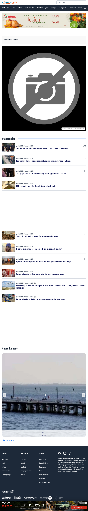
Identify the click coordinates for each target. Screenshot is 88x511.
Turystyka (53, 8)
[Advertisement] (44, 211)
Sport (13, 8)
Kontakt (22, 463)
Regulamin (23, 467)
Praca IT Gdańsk (43, 475)
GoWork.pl (42, 478)
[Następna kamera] (83, 395)
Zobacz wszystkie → (8, 440)
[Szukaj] (84, 3)
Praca (40, 471)
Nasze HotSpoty (43, 463)
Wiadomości (5, 8)
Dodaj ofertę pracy (44, 482)
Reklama (22, 475)
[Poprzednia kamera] (4, 395)
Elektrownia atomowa (75, 8)
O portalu (23, 459)
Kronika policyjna (42, 8)
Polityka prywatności (26, 471)
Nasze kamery (43, 467)
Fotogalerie (62, 8)
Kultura (20, 8)
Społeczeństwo (29, 8)
